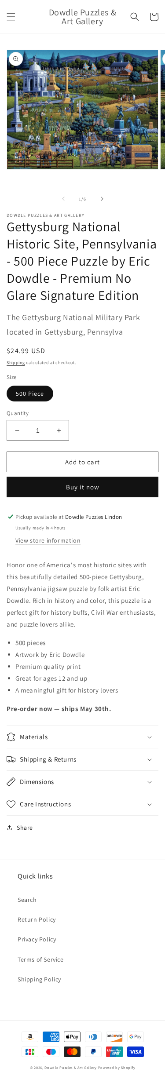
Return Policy (37, 919)
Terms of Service (41, 959)
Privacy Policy (37, 939)
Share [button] (25, 827)
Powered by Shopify (117, 1067)
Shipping (16, 362)
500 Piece (30, 393)
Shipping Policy (39, 979)
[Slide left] (63, 198)
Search (27, 900)
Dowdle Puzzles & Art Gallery (71, 1067)
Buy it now (82, 487)
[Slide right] (102, 198)
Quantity (18, 413)
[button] (11, 16)
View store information (48, 540)
